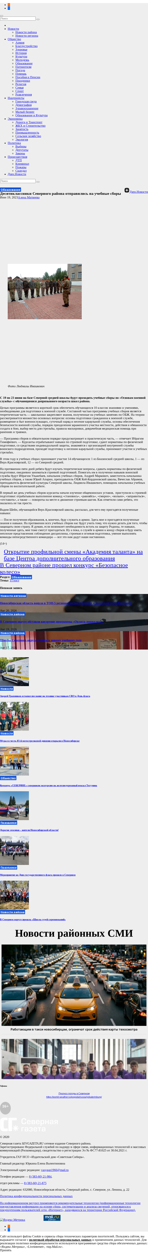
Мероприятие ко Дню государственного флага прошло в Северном (38, 874)
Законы (20, 153)
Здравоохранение (26, 108)
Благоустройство (26, 46)
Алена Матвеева (29, 197)
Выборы (20, 146)
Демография (23, 105)
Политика (14, 143)
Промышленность (27, 132)
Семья (19, 87)
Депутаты (21, 150)
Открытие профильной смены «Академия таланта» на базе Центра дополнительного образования (73, 555)
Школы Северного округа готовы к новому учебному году (41, 640)
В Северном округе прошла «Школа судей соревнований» (33, 919)
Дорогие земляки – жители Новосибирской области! (29, 830)
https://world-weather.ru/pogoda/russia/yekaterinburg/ (74, 1097)
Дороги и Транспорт (28, 122)
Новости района (26, 32)
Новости (13, 28)
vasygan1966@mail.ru (55, 1170)
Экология (21, 139)
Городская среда (26, 101)
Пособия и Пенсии (27, 77)
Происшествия (17, 156)
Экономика (15, 118)
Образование (24, 63)
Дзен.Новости (17, 174)
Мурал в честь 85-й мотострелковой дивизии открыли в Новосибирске (40, 740)
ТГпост (14, 580)
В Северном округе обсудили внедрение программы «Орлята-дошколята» (51, 621)
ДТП (18, 160)
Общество (14, 39)
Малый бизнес (24, 111)
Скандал (21, 170)
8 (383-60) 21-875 (35, 1183)
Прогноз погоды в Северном (74, 1093)
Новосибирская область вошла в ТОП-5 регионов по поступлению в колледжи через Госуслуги (66, 603)
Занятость (21, 129)
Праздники (22, 80)
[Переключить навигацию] (1, 15)
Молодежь (22, 60)
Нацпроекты (16, 98)
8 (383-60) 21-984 (40, 1176)
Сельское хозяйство (28, 136)
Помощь (20, 73)
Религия (20, 84)
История (21, 53)
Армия (19, 42)
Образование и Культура (31, 115)
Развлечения (23, 94)
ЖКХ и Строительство (30, 125)
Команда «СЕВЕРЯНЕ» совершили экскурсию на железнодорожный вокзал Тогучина (48, 785)
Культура (21, 56)
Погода (20, 70)
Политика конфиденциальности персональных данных (36, 1196)
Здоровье (21, 49)
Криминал (22, 163)
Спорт (19, 91)
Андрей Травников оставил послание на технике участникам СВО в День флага (45, 696)
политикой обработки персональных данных (60, 1239)
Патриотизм (23, 66)
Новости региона (26, 35)
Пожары (20, 167)
